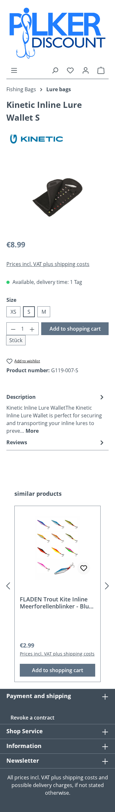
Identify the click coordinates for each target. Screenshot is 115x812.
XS (13, 311)
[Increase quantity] (32, 328)
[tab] (55, 413)
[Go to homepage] (57, 33)
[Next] (107, 585)
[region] (57, 198)
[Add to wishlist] (83, 568)
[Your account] (85, 70)
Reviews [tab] (16, 442)
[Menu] (14, 70)
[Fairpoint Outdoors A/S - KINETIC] (57, 139)
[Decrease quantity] (13, 328)
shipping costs (80, 777)
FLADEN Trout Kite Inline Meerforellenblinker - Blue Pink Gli (56, 603)
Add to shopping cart (75, 328)
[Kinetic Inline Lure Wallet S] (57, 198)
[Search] (55, 70)
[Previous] (8, 585)
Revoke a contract (32, 717)
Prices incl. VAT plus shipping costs (47, 264)
